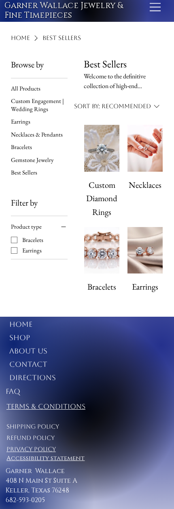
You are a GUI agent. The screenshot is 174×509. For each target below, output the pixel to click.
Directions (32, 377)
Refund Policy (30, 437)
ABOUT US (28, 351)
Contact (28, 364)
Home (20, 324)
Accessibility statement (45, 458)
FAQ (13, 391)
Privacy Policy (31, 449)
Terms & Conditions (45, 406)
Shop (19, 337)
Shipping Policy (32, 426)
